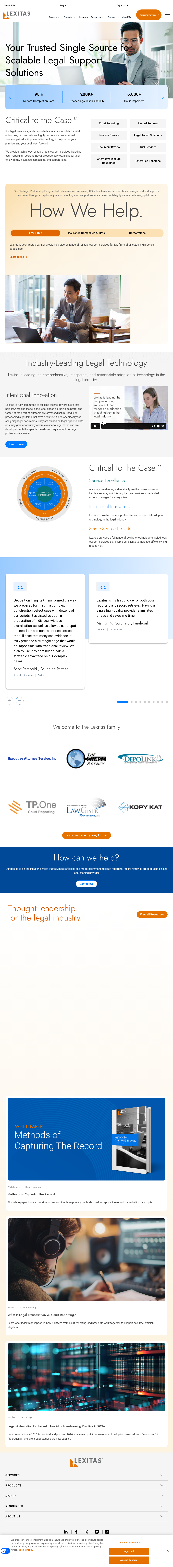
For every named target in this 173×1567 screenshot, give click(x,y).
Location (83, 17)
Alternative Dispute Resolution (108, 161)
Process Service (109, 135)
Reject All (129, 1551)
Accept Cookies (128, 1560)
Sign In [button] (11, 1495)
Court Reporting (109, 123)
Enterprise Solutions (148, 161)
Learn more (16, 444)
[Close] (167, 1550)
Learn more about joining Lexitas (86, 835)
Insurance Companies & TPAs (86, 233)
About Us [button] (13, 1516)
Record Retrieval (148, 123)
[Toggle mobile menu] (168, 14)
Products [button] (13, 1485)
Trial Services (148, 147)
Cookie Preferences (129, 1542)
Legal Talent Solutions (148, 135)
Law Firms (35, 233)
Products (68, 17)
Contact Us (86, 883)
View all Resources (152, 914)
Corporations (137, 233)
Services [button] (12, 1475)
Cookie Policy (25, 1550)
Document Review (109, 147)
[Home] (16, 15)
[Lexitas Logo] (86, 1462)
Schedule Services (148, 14)
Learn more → (18, 256)
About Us (126, 17)
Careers (111, 17)
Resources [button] (14, 1506)
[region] (86, 1551)
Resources (96, 17)
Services (53, 17)
